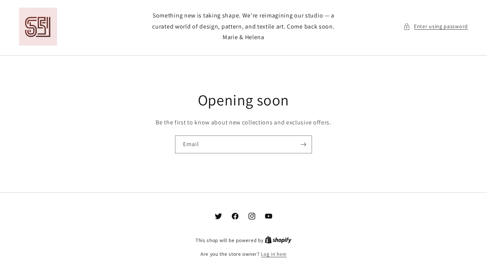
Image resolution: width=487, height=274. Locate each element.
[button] (435, 26)
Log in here (273, 254)
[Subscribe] (303, 144)
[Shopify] (278, 240)
